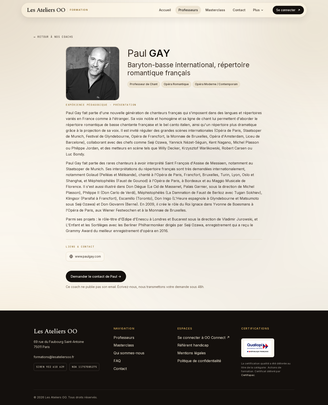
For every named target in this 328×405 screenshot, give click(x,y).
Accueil (165, 10)
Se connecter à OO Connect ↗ (203, 337)
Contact (239, 10)
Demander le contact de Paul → (96, 276)
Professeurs (188, 10)
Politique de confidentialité (199, 361)
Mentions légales (191, 353)
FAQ (117, 361)
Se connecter (285, 10)
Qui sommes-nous (129, 353)
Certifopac (248, 375)
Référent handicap (193, 345)
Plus (256, 10)
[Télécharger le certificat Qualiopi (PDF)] (257, 347)
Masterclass (215, 10)
